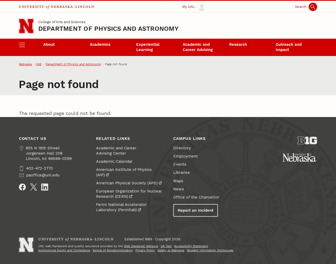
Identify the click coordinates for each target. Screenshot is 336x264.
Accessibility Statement (191, 246)
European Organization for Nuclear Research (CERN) (129, 194)
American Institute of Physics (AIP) (124, 172)
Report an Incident (195, 210)
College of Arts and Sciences (62, 22)
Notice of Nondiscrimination (113, 250)
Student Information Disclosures (210, 250)
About (49, 44)
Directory (182, 148)
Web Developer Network (141, 246)
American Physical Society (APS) (127, 183)
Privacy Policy (145, 250)
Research (238, 44)
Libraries (181, 172)
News (178, 189)
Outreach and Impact (289, 47)
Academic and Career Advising (198, 47)
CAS (38, 64)
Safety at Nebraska (171, 250)
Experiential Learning (148, 47)
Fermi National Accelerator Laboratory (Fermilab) (121, 207)
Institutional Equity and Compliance (64, 250)
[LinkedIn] (44, 187)
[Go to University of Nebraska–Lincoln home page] (26, 26)
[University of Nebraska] (299, 157)
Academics (100, 44)
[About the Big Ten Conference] (307, 140)
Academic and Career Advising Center (116, 151)
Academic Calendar (114, 161)
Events (179, 164)
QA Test (166, 246)
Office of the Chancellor (196, 197)
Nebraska (25, 64)
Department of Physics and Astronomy (108, 28)
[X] (33, 187)
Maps (178, 181)
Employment (185, 156)
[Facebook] (22, 187)
